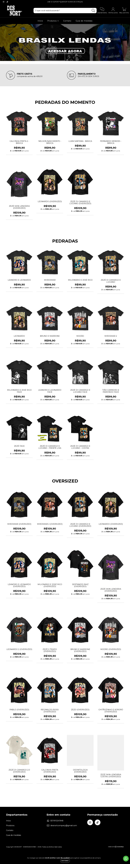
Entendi (65, 861)
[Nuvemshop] (116, 847)
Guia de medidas (84, 21)
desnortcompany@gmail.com (63, 825)
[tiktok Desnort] (7, 2)
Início (40, 21)
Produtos (52, 21)
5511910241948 (56, 821)
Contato (67, 21)
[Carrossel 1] (65, 42)
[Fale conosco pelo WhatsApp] (126, 858)
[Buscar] (93, 11)
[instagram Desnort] (4, 2)
